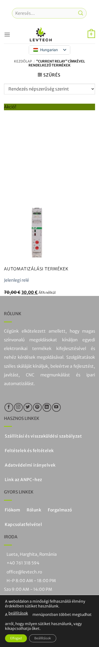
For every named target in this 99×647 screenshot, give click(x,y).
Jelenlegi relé (16, 280)
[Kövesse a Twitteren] (27, 407)
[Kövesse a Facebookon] (8, 407)
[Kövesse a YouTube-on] (56, 407)
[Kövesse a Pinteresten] (37, 407)
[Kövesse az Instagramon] (18, 407)
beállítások (18, 613)
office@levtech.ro (24, 571)
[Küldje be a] (81, 13)
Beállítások (42, 638)
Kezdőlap (23, 61)
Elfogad (16, 638)
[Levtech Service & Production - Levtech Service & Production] (41, 34)
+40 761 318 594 (23, 562)
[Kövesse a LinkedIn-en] (47, 407)
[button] (7, 34)
